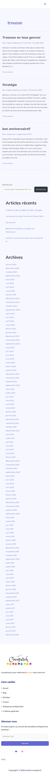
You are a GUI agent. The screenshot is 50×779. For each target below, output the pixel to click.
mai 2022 (10, 401)
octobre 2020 (11, 468)
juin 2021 (9, 442)
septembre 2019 (13, 514)
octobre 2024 (11, 306)
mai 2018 (9, 574)
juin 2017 (9, 612)
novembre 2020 (13, 465)
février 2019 (10, 540)
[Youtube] (16, 751)
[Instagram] (3, 751)
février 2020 (11, 495)
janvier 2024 (11, 333)
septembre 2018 (13, 559)
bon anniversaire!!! (16, 129)
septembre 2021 (13, 431)
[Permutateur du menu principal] (45, 4)
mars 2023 (10, 363)
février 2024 (11, 329)
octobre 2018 (11, 555)
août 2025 (10, 280)
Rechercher (7, 185)
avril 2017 (10, 620)
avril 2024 (10, 321)
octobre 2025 (11, 272)
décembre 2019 (12, 502)
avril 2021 (10, 450)
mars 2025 (10, 291)
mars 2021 (10, 453)
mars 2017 (10, 623)
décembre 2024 (13, 298)
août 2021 (10, 434)
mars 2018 (10, 582)
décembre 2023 (12, 336)
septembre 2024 (13, 310)
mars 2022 (10, 408)
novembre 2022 (12, 378)
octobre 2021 (11, 427)
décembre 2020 (13, 461)
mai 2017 (9, 616)
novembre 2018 (12, 552)
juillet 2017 (10, 608)
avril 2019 (10, 533)
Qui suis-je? (11, 223)
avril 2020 (10, 487)
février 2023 (11, 366)
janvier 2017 (11, 631)
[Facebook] (9, 751)
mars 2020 (10, 491)
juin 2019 (9, 525)
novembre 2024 (13, 302)
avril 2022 (10, 404)
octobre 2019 (11, 510)
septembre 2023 (13, 344)
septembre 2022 (13, 385)
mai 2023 (10, 355)
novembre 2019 (12, 506)
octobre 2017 (11, 597)
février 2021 (10, 457)
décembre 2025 (12, 268)
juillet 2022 (10, 393)
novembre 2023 (12, 340)
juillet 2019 (10, 521)
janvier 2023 (11, 370)
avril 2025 (10, 287)
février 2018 (11, 586)
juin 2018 (9, 570)
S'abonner (25, 743)
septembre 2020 (13, 472)
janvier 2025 (11, 295)
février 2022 (11, 412)
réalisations (17, 43)
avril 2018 (10, 578)
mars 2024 (10, 325)
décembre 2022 (12, 374)
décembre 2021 (12, 419)
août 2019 (10, 518)
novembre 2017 (12, 593)
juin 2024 (10, 317)
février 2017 (10, 627)
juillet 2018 (10, 567)
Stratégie (9, 85)
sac (13, 134)
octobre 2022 (11, 382)
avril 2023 (10, 359)
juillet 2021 (10, 438)
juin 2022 (10, 397)
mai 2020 (10, 484)
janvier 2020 (11, 499)
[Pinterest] (22, 751)
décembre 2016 (12, 635)
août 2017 (10, 604)
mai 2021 (9, 446)
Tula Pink (27, 43)
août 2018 (10, 563)
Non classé (7, 43)
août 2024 (10, 314)
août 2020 (10, 476)
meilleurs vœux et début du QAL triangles (24, 210)
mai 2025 (10, 283)
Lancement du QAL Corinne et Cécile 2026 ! (25, 216)
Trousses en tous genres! (21, 37)
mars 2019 (10, 536)
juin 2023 (10, 351)
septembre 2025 (13, 276)
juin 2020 (10, 480)
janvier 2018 (11, 589)
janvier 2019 (11, 544)
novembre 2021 (12, 423)
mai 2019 (9, 529)
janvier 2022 (11, 416)
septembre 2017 (13, 601)
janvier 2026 (11, 265)
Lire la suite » (7, 72)
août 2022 (10, 389)
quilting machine (19, 90)
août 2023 (10, 348)
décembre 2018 (12, 548)
